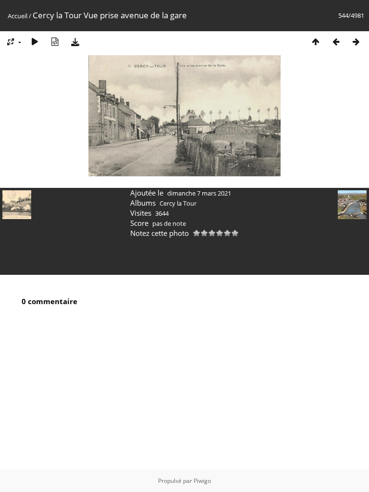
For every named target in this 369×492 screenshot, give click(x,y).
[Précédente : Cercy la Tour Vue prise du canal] (336, 41)
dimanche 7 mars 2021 (199, 193)
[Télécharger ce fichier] (75, 41)
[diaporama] (35, 41)
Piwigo (202, 481)
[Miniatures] (316, 41)
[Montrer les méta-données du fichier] (55, 41)
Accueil (17, 16)
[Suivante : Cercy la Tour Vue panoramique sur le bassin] (356, 41)
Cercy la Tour (178, 203)
